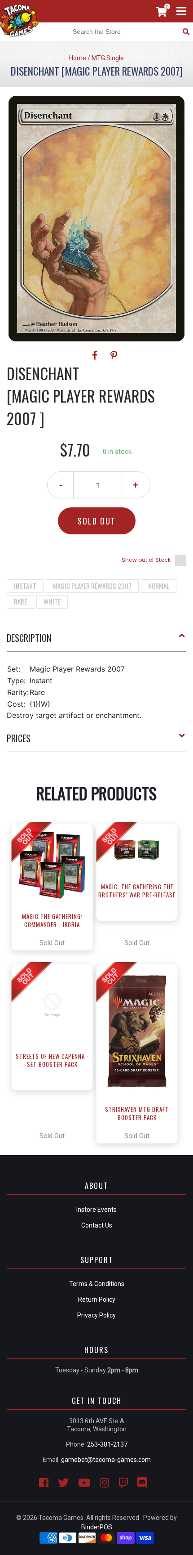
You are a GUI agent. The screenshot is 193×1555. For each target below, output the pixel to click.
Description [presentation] (29, 638)
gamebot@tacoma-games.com (106, 1459)
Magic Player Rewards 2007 (92, 586)
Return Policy (96, 1299)
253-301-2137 (107, 1444)
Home (77, 58)
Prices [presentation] (19, 738)
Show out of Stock (146, 560)
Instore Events (96, 1209)
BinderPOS (96, 1527)
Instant (25, 586)
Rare (20, 601)
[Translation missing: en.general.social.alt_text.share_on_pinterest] (113, 355)
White (52, 601)
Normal (158, 586)
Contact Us (96, 1225)
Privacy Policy (96, 1315)
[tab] (96, 641)
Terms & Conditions (96, 1283)
